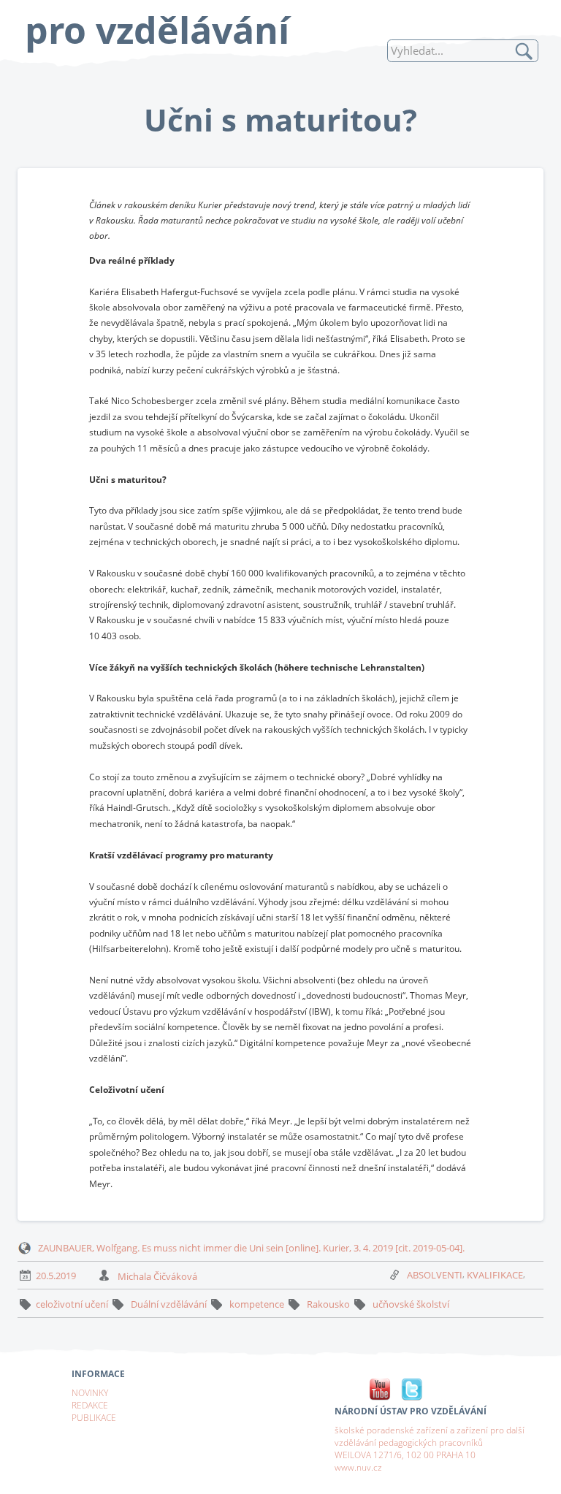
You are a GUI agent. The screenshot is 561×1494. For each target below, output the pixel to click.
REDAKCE (90, 1405)
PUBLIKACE (94, 1417)
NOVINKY (90, 1392)
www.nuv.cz (358, 1467)
